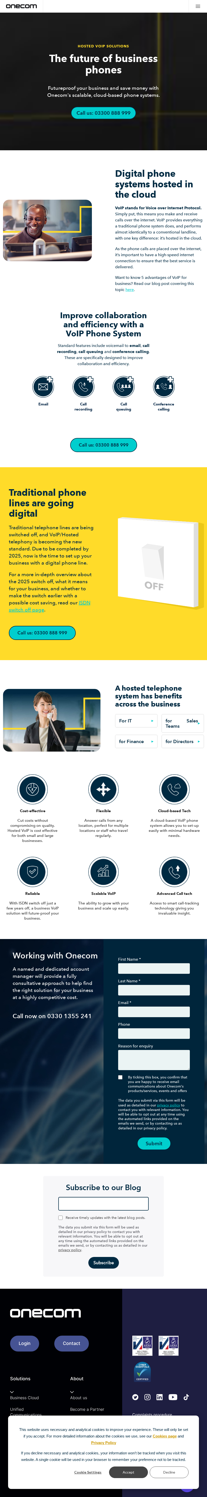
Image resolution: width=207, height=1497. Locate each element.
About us (78, 1397)
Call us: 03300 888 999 (103, 113)
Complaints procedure (152, 1414)
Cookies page (165, 1436)
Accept (128, 1472)
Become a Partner (87, 1409)
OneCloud (152, 147)
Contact (71, 1343)
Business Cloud (24, 1397)
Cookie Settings (87, 1472)
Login (25, 1343)
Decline (169, 1472)
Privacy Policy (103, 1443)
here (129, 289)
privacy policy (168, 1105)
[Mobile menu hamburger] (198, 6)
